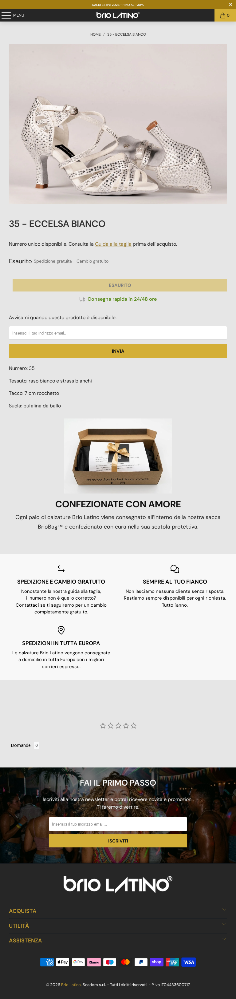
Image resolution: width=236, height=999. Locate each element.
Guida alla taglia (113, 244)
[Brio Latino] (118, 15)
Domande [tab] (21, 745)
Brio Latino (71, 984)
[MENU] (3, 15)
